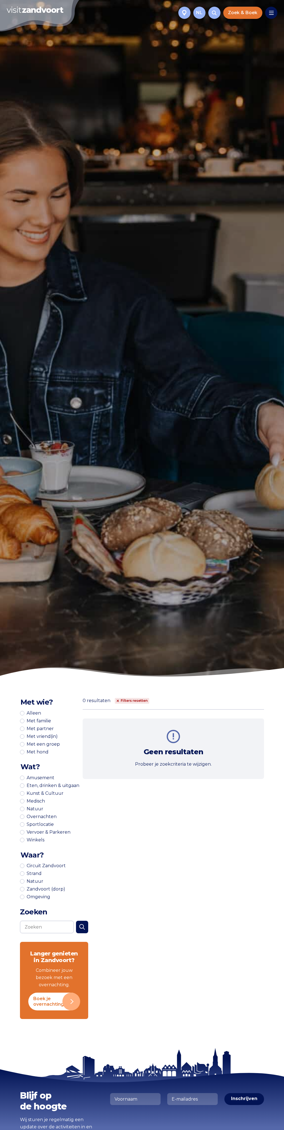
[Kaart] (184, 13)
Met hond (38, 752)
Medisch (36, 801)
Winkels (35, 840)
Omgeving (38, 897)
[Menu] (271, 13)
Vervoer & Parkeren (48, 832)
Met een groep (43, 744)
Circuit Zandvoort (46, 866)
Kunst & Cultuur (45, 793)
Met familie (39, 721)
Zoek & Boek (242, 12)
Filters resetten (134, 700)
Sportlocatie (40, 824)
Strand (34, 873)
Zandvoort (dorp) (46, 889)
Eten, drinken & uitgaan (53, 785)
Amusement (40, 778)
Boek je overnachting (48, 1001)
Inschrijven (244, 1098)
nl (199, 12)
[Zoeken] (214, 13)
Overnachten (42, 816)
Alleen (34, 713)
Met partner (40, 729)
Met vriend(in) (42, 736)
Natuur (35, 809)
